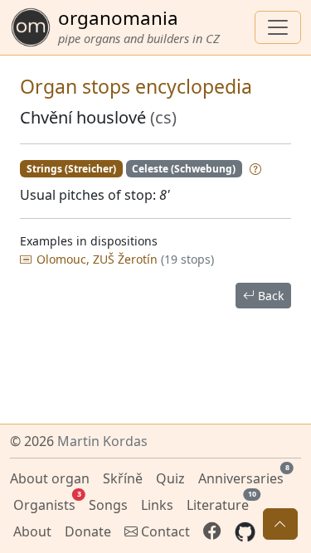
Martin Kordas (102, 441)
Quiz (170, 478)
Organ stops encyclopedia (136, 86)
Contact (164, 531)
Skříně (123, 478)
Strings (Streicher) (71, 169)
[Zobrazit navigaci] (278, 27)
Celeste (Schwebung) (184, 169)
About (32, 531)
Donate (88, 531)
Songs (108, 505)
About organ (50, 478)
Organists (46, 503)
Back (269, 295)
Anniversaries (242, 476)
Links (157, 505)
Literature (219, 503)
